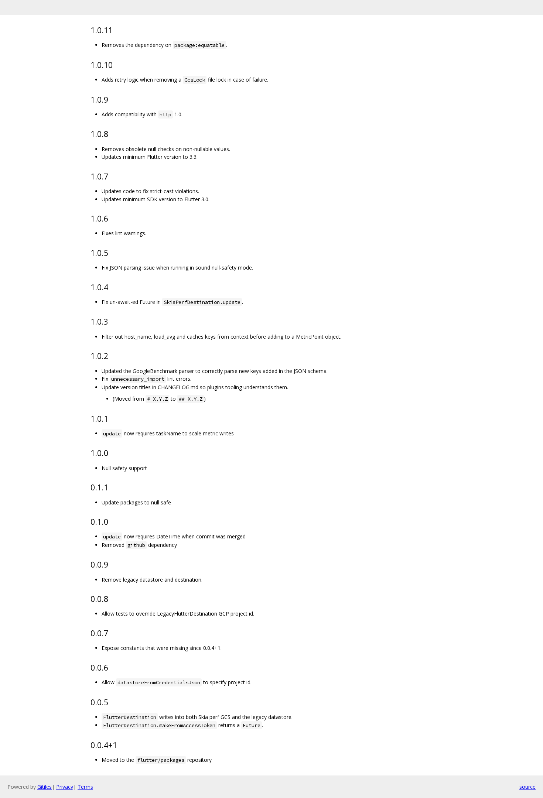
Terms (85, 786)
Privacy (64, 786)
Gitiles (44, 786)
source (527, 786)
